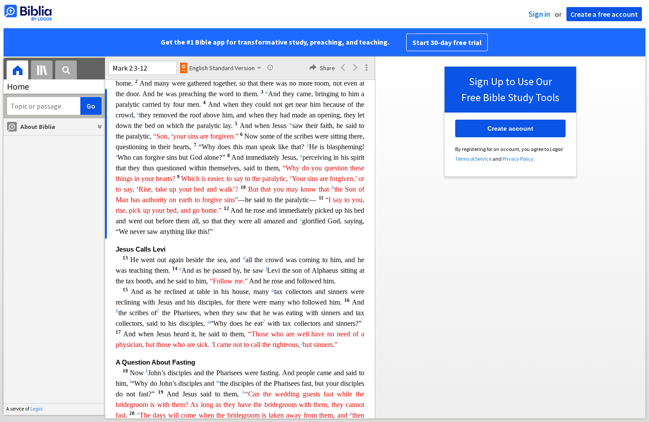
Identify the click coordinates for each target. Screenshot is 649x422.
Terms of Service (473, 158)
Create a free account (604, 14)
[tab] (17, 71)
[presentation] (17, 71)
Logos (36, 409)
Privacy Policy (517, 158)
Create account (510, 128)
